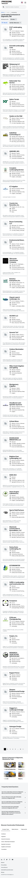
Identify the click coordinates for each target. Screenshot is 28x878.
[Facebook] (4, 859)
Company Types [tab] (5, 829)
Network (5, 3)
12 (20, 749)
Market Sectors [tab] (15, 829)
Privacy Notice (4, 864)
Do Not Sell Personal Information (7, 869)
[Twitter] (6, 859)
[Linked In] (1, 859)
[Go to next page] (23, 749)
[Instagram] (9, 859)
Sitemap (2, 872)
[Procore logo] (7, 1)
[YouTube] (12, 859)
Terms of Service (4, 867)
